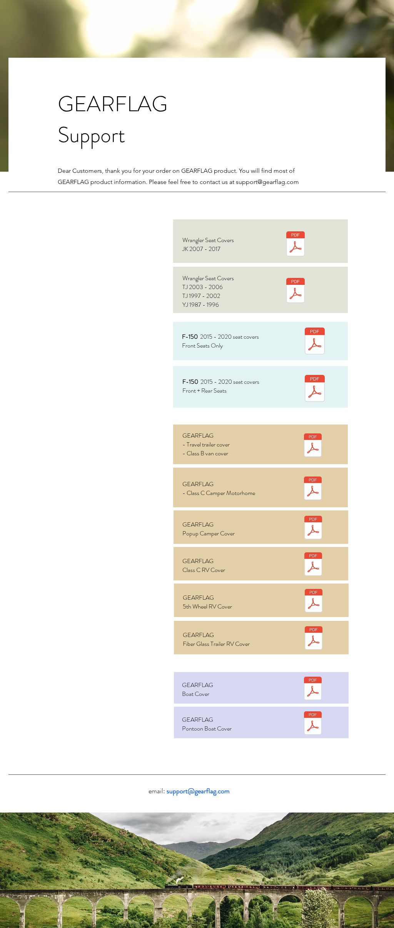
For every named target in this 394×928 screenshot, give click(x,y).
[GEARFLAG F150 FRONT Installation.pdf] (315, 342)
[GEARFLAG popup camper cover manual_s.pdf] (313, 528)
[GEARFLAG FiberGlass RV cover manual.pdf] (313, 639)
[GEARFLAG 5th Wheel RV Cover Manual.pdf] (313, 601)
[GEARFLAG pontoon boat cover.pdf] (313, 724)
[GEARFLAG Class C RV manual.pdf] (313, 565)
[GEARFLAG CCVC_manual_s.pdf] (313, 489)
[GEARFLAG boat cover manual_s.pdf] (313, 689)
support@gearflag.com (267, 182)
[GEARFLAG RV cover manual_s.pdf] (313, 446)
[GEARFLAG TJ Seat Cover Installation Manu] (295, 291)
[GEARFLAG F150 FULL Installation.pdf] (314, 389)
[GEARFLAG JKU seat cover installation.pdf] (295, 244)
